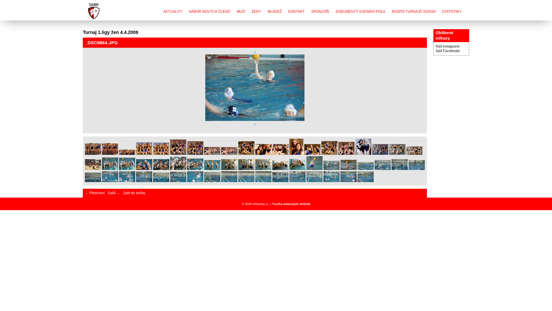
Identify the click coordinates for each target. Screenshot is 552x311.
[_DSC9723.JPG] (263, 154)
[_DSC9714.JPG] (212, 154)
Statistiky (452, 11)
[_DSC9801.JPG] (195, 169)
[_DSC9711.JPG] (161, 154)
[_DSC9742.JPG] (380, 154)
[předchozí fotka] (255, 52)
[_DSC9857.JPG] (383, 169)
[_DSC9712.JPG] (178, 154)
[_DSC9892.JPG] (263, 181)
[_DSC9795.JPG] (110, 169)
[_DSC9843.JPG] (331, 169)
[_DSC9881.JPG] (212, 181)
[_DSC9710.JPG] (144, 154)
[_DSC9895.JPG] (297, 181)
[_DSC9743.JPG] (397, 154)
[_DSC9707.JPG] (93, 154)
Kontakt (296, 11)
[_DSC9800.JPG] (178, 169)
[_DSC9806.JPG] (229, 169)
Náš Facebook (447, 51)
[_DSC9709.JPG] (127, 154)
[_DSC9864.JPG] (110, 181)
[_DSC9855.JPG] (366, 169)
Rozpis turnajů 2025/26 (414, 11)
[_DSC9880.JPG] (195, 181)
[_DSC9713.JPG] (195, 154)
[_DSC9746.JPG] (414, 154)
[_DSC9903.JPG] (348, 181)
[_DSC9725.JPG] (296, 154)
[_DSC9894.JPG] (280, 181)
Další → (114, 193)
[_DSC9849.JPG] (348, 169)
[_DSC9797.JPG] (127, 169)
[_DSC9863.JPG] (93, 181)
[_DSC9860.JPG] (417, 169)
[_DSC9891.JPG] (246, 181)
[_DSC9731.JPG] (346, 154)
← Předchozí (95, 193)
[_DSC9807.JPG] (246, 169)
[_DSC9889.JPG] (229, 181)
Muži (241, 11)
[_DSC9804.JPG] (212, 169)
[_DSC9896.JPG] (314, 181)
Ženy (256, 11)
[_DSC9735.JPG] (363, 154)
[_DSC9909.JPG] (366, 181)
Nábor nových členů (209, 11)
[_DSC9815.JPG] (280, 169)
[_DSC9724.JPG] (280, 154)
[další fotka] (255, 124)
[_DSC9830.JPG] (314, 169)
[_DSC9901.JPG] (331, 181)
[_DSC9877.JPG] (178, 181)
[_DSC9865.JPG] (127, 181)
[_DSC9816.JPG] (297, 169)
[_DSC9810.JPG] (263, 169)
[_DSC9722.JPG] (246, 154)
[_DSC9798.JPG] (144, 169)
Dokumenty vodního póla (360, 11)
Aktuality (172, 11)
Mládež (275, 11)
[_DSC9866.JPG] (144, 181)
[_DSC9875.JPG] (161, 181)
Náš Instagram (447, 46)
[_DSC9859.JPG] (400, 169)
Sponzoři (320, 11)
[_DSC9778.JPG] (93, 169)
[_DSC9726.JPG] (312, 154)
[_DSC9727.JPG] (329, 154)
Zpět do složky (134, 193)
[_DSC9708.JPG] (110, 154)
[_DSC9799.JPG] (161, 169)
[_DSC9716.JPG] (229, 154)
